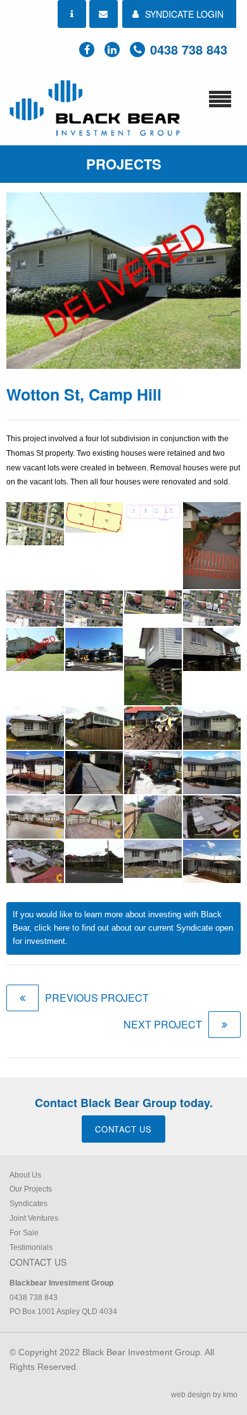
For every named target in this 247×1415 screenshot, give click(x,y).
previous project (97, 997)
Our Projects (31, 1189)
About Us (25, 1175)
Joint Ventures (34, 1218)
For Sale (24, 1232)
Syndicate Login (184, 14)
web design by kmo (204, 1394)
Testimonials (31, 1247)
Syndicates (29, 1203)
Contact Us (123, 1129)
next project (163, 1024)
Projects (124, 164)
